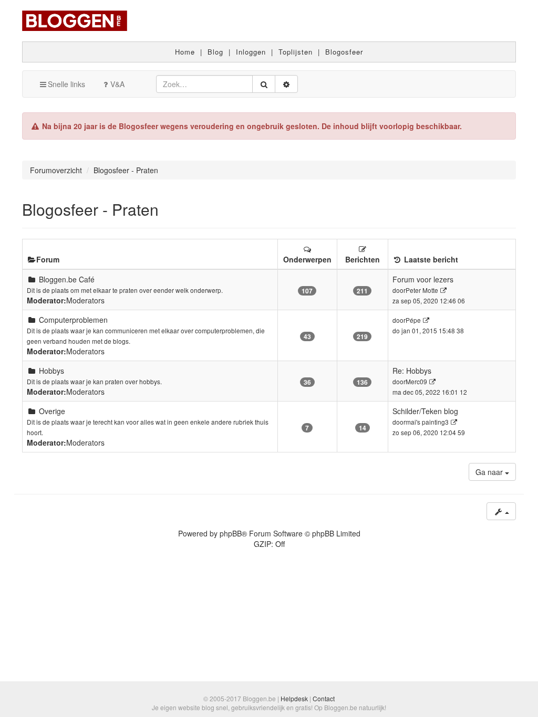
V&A (117, 84)
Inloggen (251, 52)
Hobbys (51, 370)
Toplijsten (295, 52)
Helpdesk (294, 698)
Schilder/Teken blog (425, 411)
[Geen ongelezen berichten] (31, 279)
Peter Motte (422, 290)
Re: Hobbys (411, 370)
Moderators (85, 300)
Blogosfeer (344, 52)
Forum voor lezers (422, 279)
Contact (324, 698)
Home (185, 52)
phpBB (231, 533)
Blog (215, 52)
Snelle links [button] (66, 84)
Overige (52, 411)
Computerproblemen (73, 319)
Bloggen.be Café (67, 279)
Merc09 (416, 381)
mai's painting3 (427, 421)
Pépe (413, 319)
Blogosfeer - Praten (90, 209)
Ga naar (490, 472)
